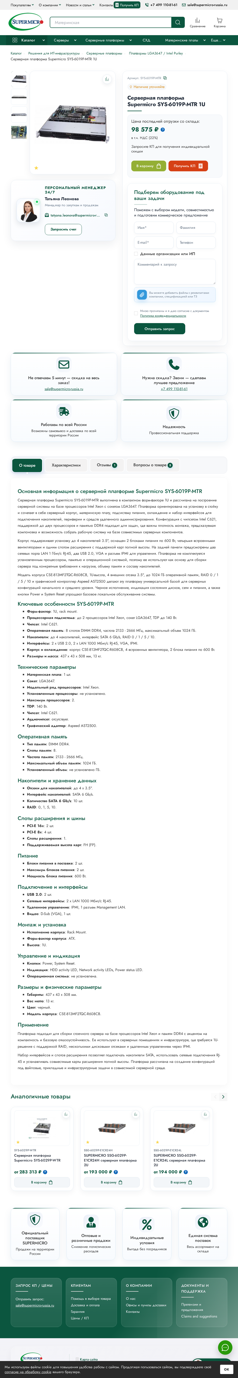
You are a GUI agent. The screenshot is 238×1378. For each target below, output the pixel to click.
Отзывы (106, 465)
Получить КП (129, 5)
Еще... (216, 40)
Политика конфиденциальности (163, 315)
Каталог (27, 40)
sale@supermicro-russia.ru (207, 5)
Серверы (61, 40)
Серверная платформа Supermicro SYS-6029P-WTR (37, 1158)
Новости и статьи (78, 5)
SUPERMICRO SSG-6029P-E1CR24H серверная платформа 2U (110, 1160)
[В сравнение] (66, 1114)
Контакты (106, 5)
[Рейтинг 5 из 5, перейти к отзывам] (36, 168)
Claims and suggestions (199, 1316)
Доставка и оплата (85, 1305)
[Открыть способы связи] (225, 1347)
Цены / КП (80, 1318)
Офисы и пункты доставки (146, 1305)
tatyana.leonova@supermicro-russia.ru (76, 215)
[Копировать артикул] (165, 78)
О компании (48, 5)
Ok (226, 1369)
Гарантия (77, 1311)
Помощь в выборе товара (91, 1298)
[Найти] (177, 22)
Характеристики (66, 465)
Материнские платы (181, 40)
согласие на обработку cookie (28, 1372)
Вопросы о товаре (152, 465)
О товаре (27, 465)
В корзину (144, 166)
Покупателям (21, 5)
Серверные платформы (105, 40)
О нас (131, 1298)
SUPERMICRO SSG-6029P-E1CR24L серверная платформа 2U (179, 1160)
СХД (147, 40)
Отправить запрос (160, 328)
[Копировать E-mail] (106, 215)
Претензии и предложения (192, 1307)
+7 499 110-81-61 (163, 5)
